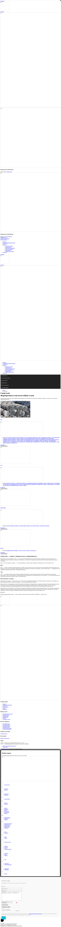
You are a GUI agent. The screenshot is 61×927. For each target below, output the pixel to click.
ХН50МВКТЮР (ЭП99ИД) (41, 484)
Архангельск (9, 171)
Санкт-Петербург (7, 849)
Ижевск (6, 803)
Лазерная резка (8, 247)
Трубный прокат (4, 382)
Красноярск (6, 812)
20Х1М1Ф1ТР (14, 442)
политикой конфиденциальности (35, 913)
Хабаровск (6, 863)
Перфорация (5, 717)
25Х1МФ (46, 441)
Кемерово (6, 809)
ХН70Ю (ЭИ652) (6, 485)
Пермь (5, 838)
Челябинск (6, 869)
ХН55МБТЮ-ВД (29, 441)
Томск (5, 854)
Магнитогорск (7, 817)
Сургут (5, 848)
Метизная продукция (5, 385)
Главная (4, 241)
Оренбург (6, 833)
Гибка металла (8, 250)
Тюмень (6, 855)
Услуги (4, 244)
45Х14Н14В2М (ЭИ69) (28, 440)
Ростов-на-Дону (7, 842)
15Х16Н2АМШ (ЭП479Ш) (24, 525)
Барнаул (6, 789)
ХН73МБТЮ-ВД (21, 441)
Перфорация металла (9, 251)
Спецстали (5, 243)
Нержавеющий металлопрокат (9, 242)
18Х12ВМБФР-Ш (52, 441)
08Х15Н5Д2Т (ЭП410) (10, 483)
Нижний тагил (7, 824)
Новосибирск (7, 826)
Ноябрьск (6, 827)
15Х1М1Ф (8, 442)
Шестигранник (3, 507)
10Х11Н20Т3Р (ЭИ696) (11, 437)
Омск (5, 831)
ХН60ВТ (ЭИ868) (20, 439)
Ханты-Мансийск (8, 864)
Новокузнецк (7, 825)
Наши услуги (5, 707)
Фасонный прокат (4, 380)
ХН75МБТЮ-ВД (52, 440)
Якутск (5, 873)
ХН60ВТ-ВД (45, 440)
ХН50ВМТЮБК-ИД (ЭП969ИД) (9, 439)
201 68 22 (3, 237)
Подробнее (2, 444)
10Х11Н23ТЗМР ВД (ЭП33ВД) (44, 437)
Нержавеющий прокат (7, 705)
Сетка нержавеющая (4, 387)
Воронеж (6, 794)
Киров (5, 810)
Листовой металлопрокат (5, 378)
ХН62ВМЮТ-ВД (36, 441)
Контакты (5, 252)
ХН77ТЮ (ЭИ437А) (12, 440)
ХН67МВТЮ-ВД (6, 441)
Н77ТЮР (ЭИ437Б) (20, 437)
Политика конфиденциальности (9, 745)
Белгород (6, 788)
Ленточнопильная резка (10, 248)
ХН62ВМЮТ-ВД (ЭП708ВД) (54, 484)
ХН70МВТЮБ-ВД (14, 441)
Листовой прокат (6, 724)
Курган (5, 813)
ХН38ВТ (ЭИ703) (23, 438)
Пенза (5, 837)
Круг (1, 419)
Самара (5, 846)
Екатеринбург (7, 799)
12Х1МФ (42, 441)
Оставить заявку (4, 446)
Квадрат (1, 548)
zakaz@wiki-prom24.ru (4, 238)
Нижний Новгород (8, 823)
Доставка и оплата (9, 246)
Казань (5, 808)
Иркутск (6, 804)
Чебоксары (6, 868)
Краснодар (6, 811)
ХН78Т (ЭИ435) (20, 440)
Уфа (5, 859)
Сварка (4, 718)
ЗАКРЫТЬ (3, 917)
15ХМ (58, 441)
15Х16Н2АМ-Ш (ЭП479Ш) (13, 438)
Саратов (6, 847)
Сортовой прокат (4, 375)
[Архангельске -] (3, 239)
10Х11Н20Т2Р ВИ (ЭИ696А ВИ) (31, 437)
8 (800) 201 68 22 (3, 733)
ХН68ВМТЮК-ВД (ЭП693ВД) (12, 550)
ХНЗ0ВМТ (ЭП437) (42, 483)
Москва (6, 819)
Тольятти (6, 853)
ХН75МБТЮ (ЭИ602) (38, 440)
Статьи (4, 708)
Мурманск (6, 818)
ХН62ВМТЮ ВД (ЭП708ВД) (45, 439)
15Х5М (4, 442)
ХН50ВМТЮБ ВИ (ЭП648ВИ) (47, 438)
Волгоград (6, 793)
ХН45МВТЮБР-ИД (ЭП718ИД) (33, 438)
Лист (1, 465)
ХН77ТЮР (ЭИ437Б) (34, 525)
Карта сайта (5, 747)
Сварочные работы (9, 249)
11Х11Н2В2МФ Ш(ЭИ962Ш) (32, 483)
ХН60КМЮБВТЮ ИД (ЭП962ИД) (31, 439)
